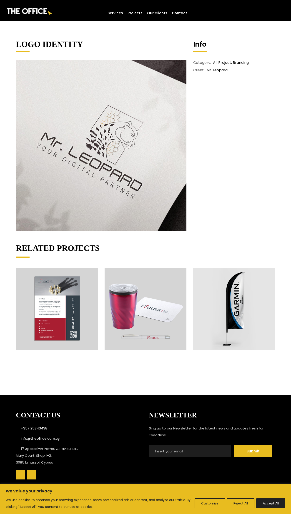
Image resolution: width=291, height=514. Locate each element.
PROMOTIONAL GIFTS (145, 308)
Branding (241, 62)
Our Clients (157, 13)
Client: (198, 70)
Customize (209, 503)
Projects (135, 13)
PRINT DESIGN (56, 308)
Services (115, 13)
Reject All (240, 503)
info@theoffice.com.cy (40, 438)
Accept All (271, 503)
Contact (179, 13)
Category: (202, 62)
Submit (253, 451)
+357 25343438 (34, 428)
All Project (222, 62)
